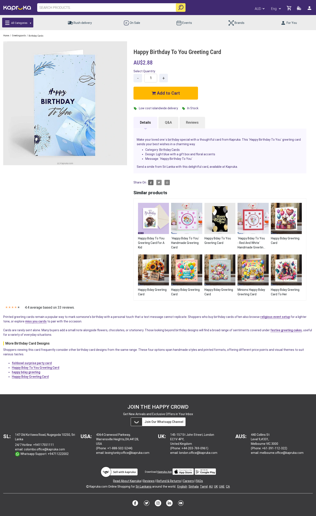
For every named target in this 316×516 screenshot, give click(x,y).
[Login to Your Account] (310, 9)
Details (145, 122)
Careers (188, 481)
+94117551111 (43, 445)
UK (216, 486)
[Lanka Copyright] (87, 486)
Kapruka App (164, 471)
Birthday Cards (169, 149)
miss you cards (36, 321)
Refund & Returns (168, 481)
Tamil (204, 486)
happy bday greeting (26, 372)
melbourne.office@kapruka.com (282, 452)
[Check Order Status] (299, 9)
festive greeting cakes (286, 330)
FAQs (199, 481)
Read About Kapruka (127, 481)
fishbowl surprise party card (32, 363)
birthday (173, 139)
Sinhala (194, 486)
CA (228, 486)
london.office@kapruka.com (198, 452)
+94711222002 (58, 454)
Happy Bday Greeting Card (30, 376)
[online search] (181, 7)
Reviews (192, 122)
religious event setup (275, 317)
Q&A (168, 122)
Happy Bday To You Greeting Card (35, 367)
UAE (222, 486)
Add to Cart (168, 93)
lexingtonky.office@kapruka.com (127, 452)
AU (211, 486)
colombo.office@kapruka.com (44, 449)
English (182, 486)
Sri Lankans (144, 486)
